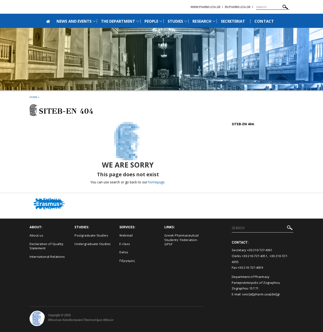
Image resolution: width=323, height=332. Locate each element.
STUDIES (175, 21)
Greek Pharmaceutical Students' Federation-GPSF (181, 239)
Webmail (126, 235)
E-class (124, 244)
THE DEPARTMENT (118, 21)
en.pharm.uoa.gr (237, 7)
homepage (156, 182)
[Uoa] (37, 318)
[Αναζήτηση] (285, 7)
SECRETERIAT (233, 21)
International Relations (47, 256)
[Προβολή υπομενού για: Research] (214, 21)
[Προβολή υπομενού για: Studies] (185, 21)
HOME (33, 97)
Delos (123, 252)
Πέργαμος (127, 261)
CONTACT (264, 21)
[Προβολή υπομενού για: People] (160, 21)
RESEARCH (201, 21)
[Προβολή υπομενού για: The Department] (137, 21)
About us (36, 235)
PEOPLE (151, 21)
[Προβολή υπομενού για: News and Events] (94, 21)
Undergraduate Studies (92, 244)
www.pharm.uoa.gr (205, 7)
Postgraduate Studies (91, 235)
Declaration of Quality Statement (46, 246)
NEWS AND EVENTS (74, 21)
